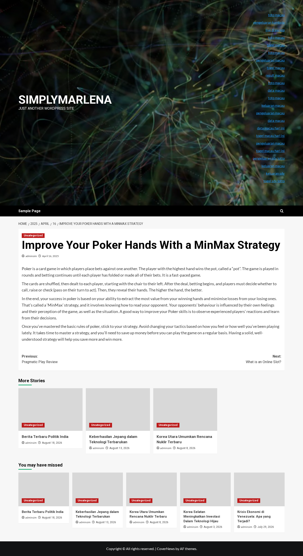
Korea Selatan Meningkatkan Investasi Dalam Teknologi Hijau (201, 516)
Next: (263, 359)
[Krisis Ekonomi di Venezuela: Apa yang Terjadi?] (259, 489)
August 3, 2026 (213, 526)
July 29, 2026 (266, 526)
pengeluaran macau (270, 113)
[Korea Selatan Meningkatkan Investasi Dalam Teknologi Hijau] (205, 489)
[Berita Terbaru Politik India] (50, 409)
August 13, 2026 (119, 448)
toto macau (276, 98)
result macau (275, 75)
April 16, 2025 (50, 256)
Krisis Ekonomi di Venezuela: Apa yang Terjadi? (254, 516)
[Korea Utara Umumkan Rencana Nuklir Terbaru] (185, 409)
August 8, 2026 (186, 448)
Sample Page (29, 211)
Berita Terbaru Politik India (45, 436)
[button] (282, 211)
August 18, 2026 (52, 442)
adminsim (31, 256)
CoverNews (166, 548)
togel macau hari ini (270, 151)
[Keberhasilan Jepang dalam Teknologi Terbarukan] (118, 409)
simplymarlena (65, 100)
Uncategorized (33, 235)
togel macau (276, 68)
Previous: (40, 359)
